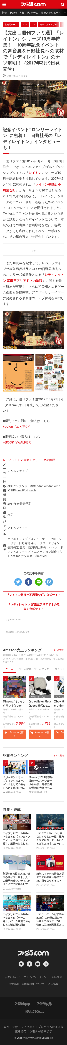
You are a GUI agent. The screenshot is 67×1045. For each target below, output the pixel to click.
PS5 (22, 12)
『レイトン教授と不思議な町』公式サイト (33, 595)
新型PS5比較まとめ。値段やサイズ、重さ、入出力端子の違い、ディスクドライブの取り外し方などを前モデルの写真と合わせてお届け (16, 879)
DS (33, 24)
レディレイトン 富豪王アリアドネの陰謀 (29, 460)
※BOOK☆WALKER (17, 442)
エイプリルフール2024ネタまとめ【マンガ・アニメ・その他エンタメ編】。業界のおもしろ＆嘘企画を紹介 (16, 838)
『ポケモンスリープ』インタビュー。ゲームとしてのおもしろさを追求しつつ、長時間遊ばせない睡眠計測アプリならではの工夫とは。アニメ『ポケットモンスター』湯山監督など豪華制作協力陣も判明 (14, 782)
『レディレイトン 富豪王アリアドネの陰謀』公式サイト (34, 606)
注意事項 (14, 984)
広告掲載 (53, 984)
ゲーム (9, 669)
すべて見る (58, 650)
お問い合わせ (12, 977)
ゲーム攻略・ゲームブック (34, 669)
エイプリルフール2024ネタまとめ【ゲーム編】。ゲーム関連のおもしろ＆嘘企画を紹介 (16, 919)
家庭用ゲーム (11, 24)
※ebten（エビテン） (17, 426)
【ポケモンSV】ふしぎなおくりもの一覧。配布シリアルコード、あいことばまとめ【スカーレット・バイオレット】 (50, 838)
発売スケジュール (51, 12)
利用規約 (57, 977)
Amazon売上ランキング (22, 649)
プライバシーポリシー (36, 977)
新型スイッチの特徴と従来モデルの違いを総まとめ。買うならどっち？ (50, 877)
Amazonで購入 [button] (16, 734)
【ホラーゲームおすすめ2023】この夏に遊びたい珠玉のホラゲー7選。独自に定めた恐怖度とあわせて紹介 (50, 919)
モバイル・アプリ (48, 24)
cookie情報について (33, 984)
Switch (13, 12)
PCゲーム (32, 12)
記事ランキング (15, 755)
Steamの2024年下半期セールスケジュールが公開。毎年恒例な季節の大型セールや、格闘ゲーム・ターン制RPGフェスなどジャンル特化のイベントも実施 (41, 782)
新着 (4, 12)
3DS (25, 24)
